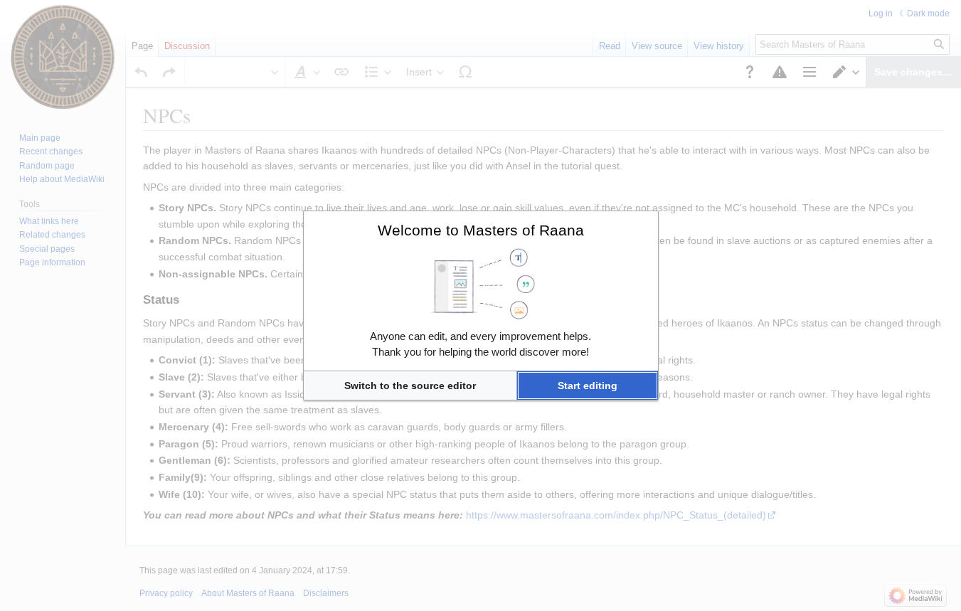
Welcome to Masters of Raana (481, 230)
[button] (410, 385)
